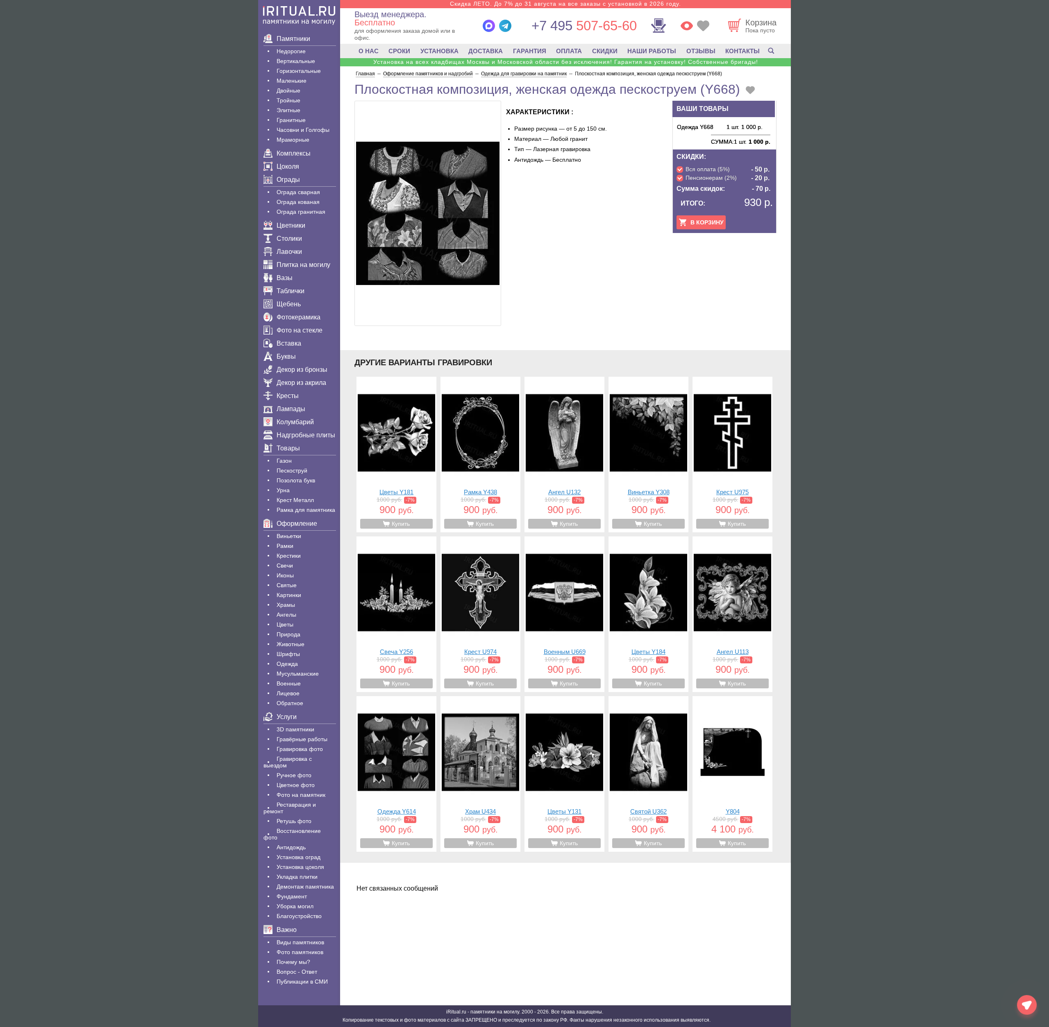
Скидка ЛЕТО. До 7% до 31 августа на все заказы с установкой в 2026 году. (565, 3)
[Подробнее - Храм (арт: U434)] (480, 774)
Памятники (293, 38)
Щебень (289, 304)
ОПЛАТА (569, 51)
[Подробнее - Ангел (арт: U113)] (732, 614)
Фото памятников (300, 952)
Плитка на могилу (303, 264)
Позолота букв (296, 480)
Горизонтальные (299, 71)
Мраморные (293, 139)
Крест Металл (295, 500)
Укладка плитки (297, 876)
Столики (289, 238)
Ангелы (286, 614)
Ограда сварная (298, 192)
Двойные (288, 90)
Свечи (285, 565)
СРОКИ (399, 51)
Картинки (289, 595)
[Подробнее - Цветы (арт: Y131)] (564, 774)
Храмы (286, 605)
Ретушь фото (294, 821)
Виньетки (289, 536)
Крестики (289, 555)
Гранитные (291, 120)
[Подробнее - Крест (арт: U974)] (480, 614)
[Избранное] (703, 26)
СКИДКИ (605, 51)
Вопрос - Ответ (297, 971)
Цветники (291, 225)
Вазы (285, 277)
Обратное (290, 703)
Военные (289, 683)
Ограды (288, 179)
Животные (290, 644)
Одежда (287, 664)
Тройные (288, 100)
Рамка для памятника (306, 510)
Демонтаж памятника (305, 886)
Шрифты (288, 654)
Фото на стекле (299, 330)
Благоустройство (299, 916)
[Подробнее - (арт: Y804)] (732, 774)
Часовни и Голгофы (303, 130)
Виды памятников (300, 942)
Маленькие (292, 80)
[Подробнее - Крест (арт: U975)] (732, 454)
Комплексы (294, 153)
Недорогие (291, 51)
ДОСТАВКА (485, 51)
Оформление (297, 523)
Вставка (289, 343)
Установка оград (298, 857)
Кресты (288, 395)
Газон (284, 460)
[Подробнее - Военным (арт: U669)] (564, 614)
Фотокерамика (298, 317)
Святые (287, 585)
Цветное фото (296, 785)
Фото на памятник (301, 795)
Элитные (288, 110)
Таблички (290, 290)
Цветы (285, 624)
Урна (283, 490)
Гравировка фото (300, 749)
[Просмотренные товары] (687, 26)
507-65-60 (584, 25)
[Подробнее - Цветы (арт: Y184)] (648, 614)
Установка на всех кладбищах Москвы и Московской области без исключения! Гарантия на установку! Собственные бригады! (565, 62)
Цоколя (288, 166)
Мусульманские (298, 673)
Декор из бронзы (302, 369)
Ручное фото (294, 775)
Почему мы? (293, 962)
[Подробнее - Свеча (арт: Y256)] (396, 614)
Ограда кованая (298, 202)
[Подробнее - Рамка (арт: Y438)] (480, 454)
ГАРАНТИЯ (529, 51)
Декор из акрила (301, 382)
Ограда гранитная (301, 211)
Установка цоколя (300, 867)
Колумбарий (295, 421)
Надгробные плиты (306, 435)
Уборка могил (295, 906)
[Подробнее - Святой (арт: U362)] (648, 774)
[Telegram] (505, 26)
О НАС (369, 51)
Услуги (287, 716)
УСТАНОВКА (439, 51)
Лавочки (289, 251)
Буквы (286, 356)
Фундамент (292, 896)
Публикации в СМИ (302, 981)
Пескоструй (292, 470)
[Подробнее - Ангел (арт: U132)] (564, 454)
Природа (288, 634)
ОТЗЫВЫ (700, 51)
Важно (287, 929)
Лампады (291, 408)
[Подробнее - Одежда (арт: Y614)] (396, 774)
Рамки (285, 546)
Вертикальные (296, 61)
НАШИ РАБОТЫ (651, 51)
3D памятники (295, 729)
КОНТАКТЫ (742, 51)
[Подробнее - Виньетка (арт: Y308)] (648, 454)
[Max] (489, 26)
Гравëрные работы (302, 739)
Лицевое (288, 693)
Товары (288, 448)
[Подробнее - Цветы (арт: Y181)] (396, 454)
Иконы (285, 575)
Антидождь (291, 847)
